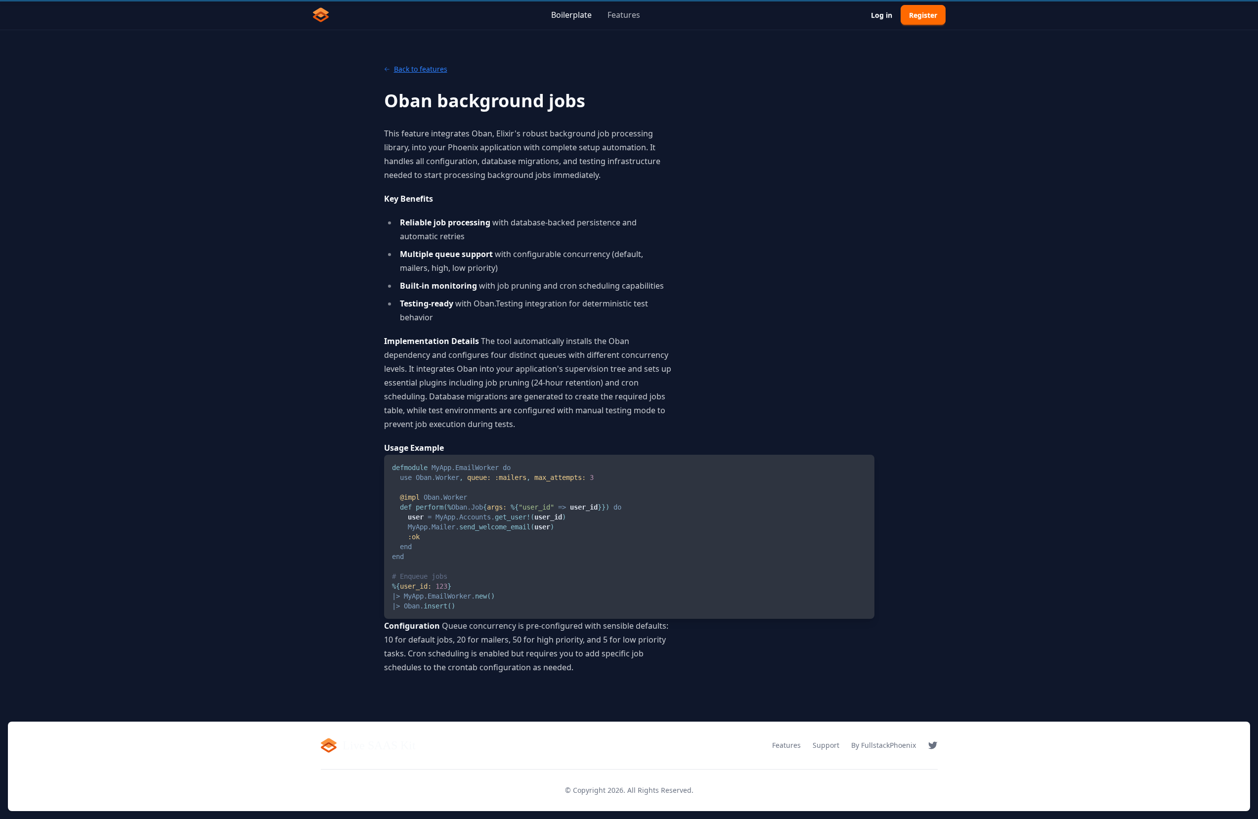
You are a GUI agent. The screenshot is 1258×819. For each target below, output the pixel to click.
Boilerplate (571, 14)
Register (923, 15)
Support (826, 745)
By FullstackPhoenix (883, 745)
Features (623, 14)
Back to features (420, 69)
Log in (881, 15)
